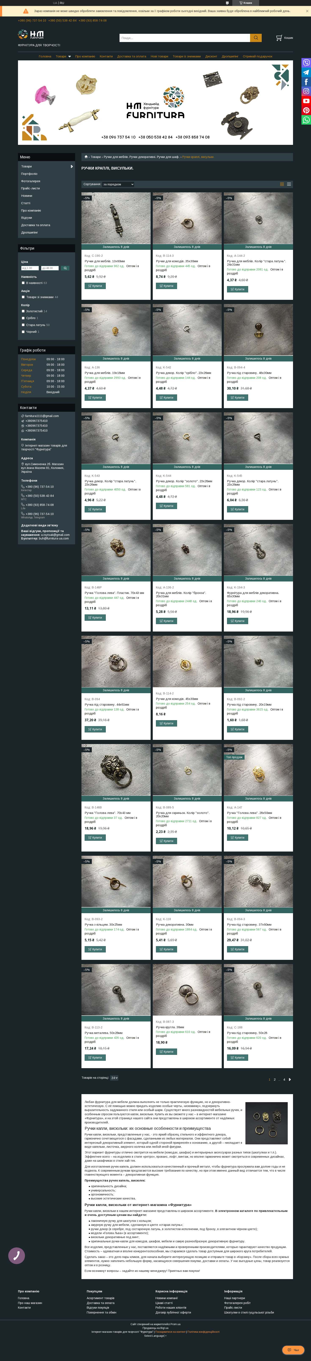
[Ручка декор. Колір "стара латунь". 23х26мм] (116, 438)
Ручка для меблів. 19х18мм (105, 373)
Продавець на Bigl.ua (155, 1328)
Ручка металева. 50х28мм (103, 1033)
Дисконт (211, 56)
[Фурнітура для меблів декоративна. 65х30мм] (258, 550)
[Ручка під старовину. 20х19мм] (258, 661)
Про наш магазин (30, 1303)
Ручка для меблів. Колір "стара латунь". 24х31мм (256, 262)
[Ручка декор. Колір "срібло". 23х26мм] (187, 330)
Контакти (106, 56)
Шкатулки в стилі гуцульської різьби (249, 1312)
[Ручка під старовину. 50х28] (258, 990)
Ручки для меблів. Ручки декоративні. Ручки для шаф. (141, 157)
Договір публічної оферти (173, 1312)
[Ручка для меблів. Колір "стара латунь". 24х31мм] (258, 218)
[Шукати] (256, 38)
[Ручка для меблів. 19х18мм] (116, 330)
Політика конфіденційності (203, 1331)
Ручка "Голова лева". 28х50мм (249, 813)
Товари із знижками (187, 56)
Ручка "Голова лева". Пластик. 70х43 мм (114, 593)
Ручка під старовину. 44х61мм (107, 704)
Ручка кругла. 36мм (170, 1027)
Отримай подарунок (257, 56)
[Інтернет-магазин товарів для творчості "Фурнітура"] (66, 34)
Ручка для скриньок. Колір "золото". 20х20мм (182, 814)
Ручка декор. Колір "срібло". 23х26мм (183, 373)
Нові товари (159, 56)
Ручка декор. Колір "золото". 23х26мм (184, 481)
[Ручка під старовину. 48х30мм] (258, 330)
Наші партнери (234, 1298)
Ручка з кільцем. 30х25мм (103, 924)
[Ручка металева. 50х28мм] (116, 990)
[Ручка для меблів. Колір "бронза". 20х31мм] (187, 550)
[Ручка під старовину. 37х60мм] (258, 881)
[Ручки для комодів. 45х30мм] (187, 661)
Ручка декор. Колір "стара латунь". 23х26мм (110, 482)
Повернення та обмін (101, 1312)
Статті (25, 203)
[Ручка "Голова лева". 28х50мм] (258, 770)
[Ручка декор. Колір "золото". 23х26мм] (187, 438)
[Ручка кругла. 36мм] (187, 990)
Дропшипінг (230, 56)
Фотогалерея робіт (237, 1303)
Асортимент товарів (100, 1298)
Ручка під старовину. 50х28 (247, 1033)
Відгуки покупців (98, 1307)
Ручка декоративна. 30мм (174, 924)
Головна (45, 56)
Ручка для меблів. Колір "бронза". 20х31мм (181, 594)
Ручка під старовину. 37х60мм (249, 924)
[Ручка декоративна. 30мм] (187, 881)
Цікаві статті (164, 1303)
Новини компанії (167, 1298)
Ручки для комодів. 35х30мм (177, 261)
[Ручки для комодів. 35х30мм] (187, 218)
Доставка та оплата (131, 56)
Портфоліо (29, 173)
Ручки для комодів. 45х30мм (177, 699)
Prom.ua (175, 1324)
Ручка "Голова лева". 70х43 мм (108, 813)
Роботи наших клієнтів (171, 1307)
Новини (26, 195)
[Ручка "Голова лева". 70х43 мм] (116, 770)
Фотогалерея (30, 181)
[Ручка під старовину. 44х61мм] (116, 661)
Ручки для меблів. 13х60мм (105, 261)
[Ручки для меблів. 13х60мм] (116, 218)
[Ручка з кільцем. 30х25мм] (116, 881)
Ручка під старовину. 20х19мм (249, 704)
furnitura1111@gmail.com (42, 416)
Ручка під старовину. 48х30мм (249, 373)
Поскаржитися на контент (170, 1331)
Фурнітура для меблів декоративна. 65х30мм (253, 594)
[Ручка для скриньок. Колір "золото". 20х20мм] (187, 770)
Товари (61, 56)
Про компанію (85, 56)
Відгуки (26, 217)
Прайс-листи (30, 188)
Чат (296, 1350)
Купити (97, 286)
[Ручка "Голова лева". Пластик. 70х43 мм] (116, 550)
